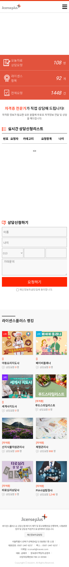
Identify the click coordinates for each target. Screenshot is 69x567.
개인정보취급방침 (34, 534)
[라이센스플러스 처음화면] (11, 5)
